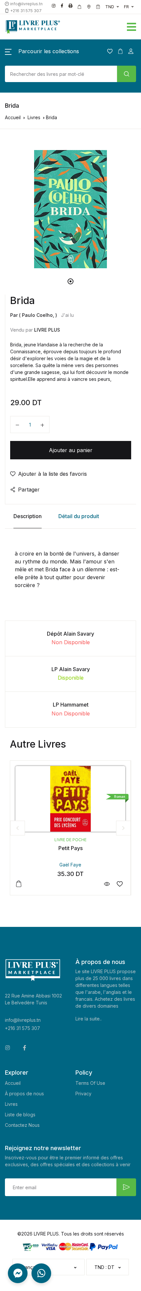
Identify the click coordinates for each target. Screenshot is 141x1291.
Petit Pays (70, 848)
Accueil (13, 117)
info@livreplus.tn (23, 1020)
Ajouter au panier (70, 450)
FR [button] (126, 6)
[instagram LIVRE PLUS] (53, 6)
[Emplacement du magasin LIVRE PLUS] (88, 6)
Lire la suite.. (88, 1018)
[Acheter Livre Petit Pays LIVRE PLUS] (70, 799)
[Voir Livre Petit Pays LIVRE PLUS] (106, 884)
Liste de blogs (20, 1114)
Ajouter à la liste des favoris (52, 473)
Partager (29, 489)
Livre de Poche (70, 839)
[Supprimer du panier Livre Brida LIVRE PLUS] (17, 424)
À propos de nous (24, 1093)
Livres (34, 117)
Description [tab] (27, 516)
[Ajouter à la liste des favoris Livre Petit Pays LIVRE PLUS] (119, 884)
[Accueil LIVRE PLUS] (47, 26)
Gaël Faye (70, 864)
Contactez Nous (22, 1125)
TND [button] (109, 6)
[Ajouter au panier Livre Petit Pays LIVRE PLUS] (18, 884)
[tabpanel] (70, 209)
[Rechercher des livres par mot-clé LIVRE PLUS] (126, 74)
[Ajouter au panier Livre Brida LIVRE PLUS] (42, 424)
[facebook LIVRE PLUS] (62, 6)
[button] (101, 25)
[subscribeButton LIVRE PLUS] (126, 1187)
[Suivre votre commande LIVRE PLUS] (98, 6)
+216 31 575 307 (22, 1028)
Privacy (83, 1093)
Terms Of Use (90, 1083)
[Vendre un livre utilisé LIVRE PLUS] (79, 6)
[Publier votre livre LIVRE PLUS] (70, 6)
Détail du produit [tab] (78, 516)
